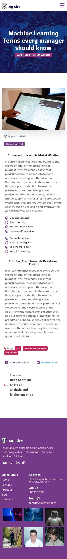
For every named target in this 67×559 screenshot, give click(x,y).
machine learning (35, 348)
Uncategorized (14, 144)
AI (18, 348)
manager (11, 352)
